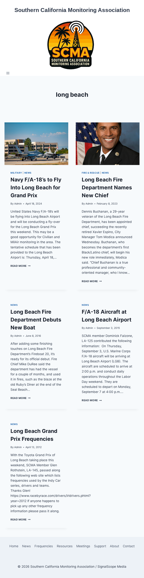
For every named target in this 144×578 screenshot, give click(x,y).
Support (100, 546)
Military (16, 172)
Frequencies (43, 546)
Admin (18, 203)
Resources (65, 546)
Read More (20, 265)
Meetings (83, 546)
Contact (129, 546)
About (114, 546)
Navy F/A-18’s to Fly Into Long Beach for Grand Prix (35, 187)
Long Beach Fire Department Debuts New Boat (35, 320)
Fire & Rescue (91, 172)
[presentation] (36, 143)
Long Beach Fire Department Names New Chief (107, 187)
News (28, 172)
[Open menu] (7, 73)
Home (13, 546)
